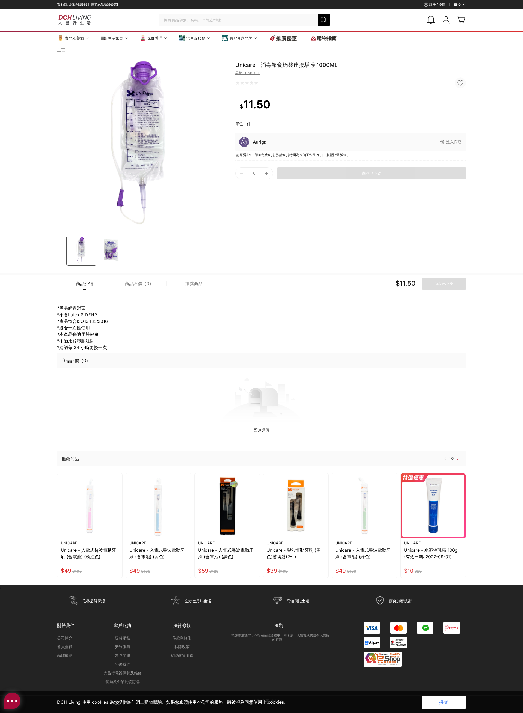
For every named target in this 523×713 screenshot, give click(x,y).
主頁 (61, 49)
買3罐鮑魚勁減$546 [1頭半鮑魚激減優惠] (87, 4)
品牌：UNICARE (247, 73)
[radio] (237, 83)
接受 (443, 702)
